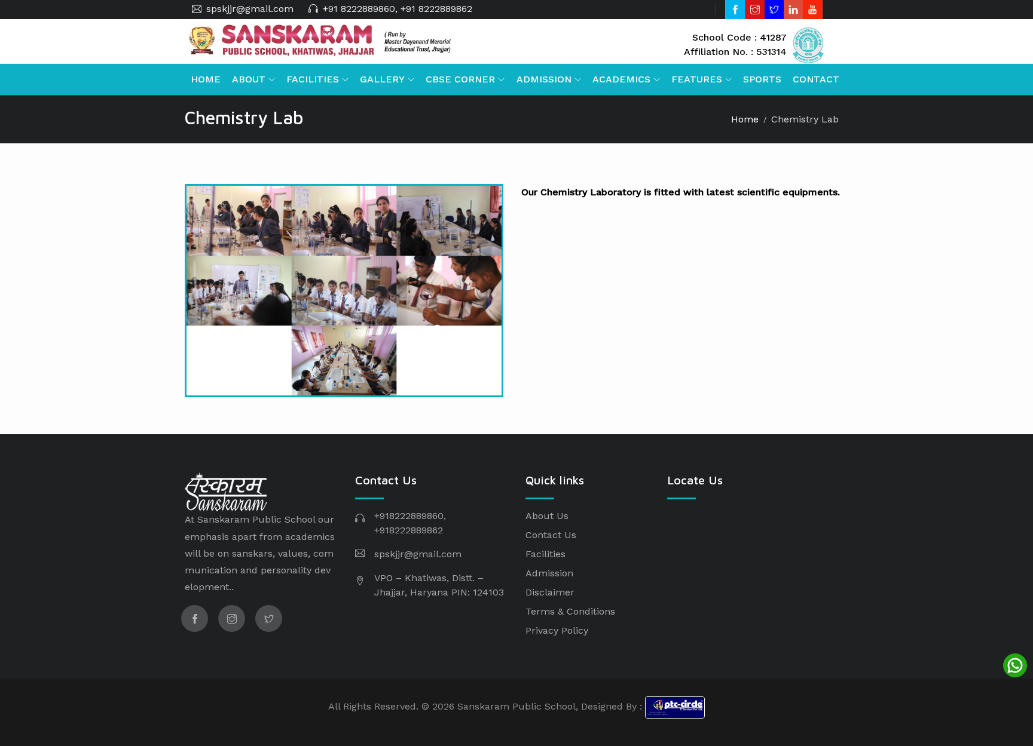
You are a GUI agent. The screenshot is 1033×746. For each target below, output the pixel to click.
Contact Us (550, 535)
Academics (621, 79)
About (248, 79)
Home (206, 79)
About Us (547, 515)
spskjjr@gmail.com (250, 8)
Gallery (382, 79)
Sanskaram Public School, (517, 707)
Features (696, 79)
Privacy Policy (556, 630)
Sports (762, 79)
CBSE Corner (460, 79)
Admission (543, 79)
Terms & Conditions (570, 611)
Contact (816, 79)
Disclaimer (549, 592)
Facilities (312, 79)
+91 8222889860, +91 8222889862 (397, 8)
